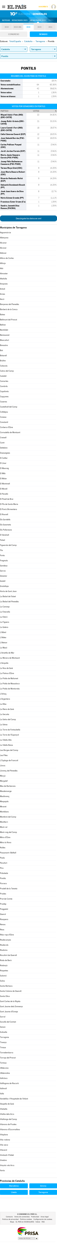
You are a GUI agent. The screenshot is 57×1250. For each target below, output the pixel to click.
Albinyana (4, 238)
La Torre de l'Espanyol (9, 735)
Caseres (3, 402)
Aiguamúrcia (5, 232)
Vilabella (3, 1109)
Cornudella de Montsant (10, 432)
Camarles (4, 381)
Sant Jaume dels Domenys (11, 1006)
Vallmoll (3, 1088)
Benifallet (4, 330)
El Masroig (4, 468)
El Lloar (3, 463)
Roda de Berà (6, 960)
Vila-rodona (5, 1140)
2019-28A (17, 27)
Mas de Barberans (8, 786)
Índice (38, 1222)
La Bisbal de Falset (8, 596)
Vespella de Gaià (7, 1104)
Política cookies (26, 1219)
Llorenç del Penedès (8, 771)
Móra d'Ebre (5, 837)
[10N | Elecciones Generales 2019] (28, 13)
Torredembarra (6, 1052)
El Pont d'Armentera (8, 509)
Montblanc (4, 812)
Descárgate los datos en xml (28, 218)
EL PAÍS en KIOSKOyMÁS (25, 1222)
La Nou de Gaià (6, 668)
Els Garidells (5, 519)
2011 (50, 27)
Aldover (3, 253)
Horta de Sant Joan (8, 591)
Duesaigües (5, 453)
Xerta (2, 1170)
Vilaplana (4, 1134)
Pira (1, 868)
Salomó (3, 976)
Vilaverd (3, 1150)
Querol (3, 914)
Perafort (3, 863)
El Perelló (4, 494)
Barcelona (14, 1186)
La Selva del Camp (8, 719)
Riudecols (4, 945)
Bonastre (4, 345)
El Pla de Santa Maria (9, 504)
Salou (2, 981)
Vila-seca (4, 1145)
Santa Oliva (5, 996)
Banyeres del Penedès (9, 304)
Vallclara (3, 1078)
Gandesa (3, 566)
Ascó (2, 299)
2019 (7, 27)
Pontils (3, 878)
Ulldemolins (5, 1073)
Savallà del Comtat (8, 1022)
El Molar (3, 478)
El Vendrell (4, 535)
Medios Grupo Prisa (28, 1238)
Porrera (3, 883)
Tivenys (3, 1042)
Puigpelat (4, 909)
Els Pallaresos (6, 530)
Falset (2, 540)
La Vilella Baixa (6, 745)
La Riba (3, 704)
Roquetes (4, 970)
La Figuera (4, 622)
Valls (2, 1093)
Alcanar (3, 243)
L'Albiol (3, 632)
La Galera (4, 627)
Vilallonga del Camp (8, 1119)
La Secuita (4, 714)
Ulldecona (4, 1068)
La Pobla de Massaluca (10, 683)
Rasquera (4, 919)
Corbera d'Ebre (6, 427)
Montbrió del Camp (8, 817)
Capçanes (4, 396)
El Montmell (5, 484)
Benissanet (4, 335)
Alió (1, 268)
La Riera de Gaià (7, 709)
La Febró (3, 617)
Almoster (4, 273)
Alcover (3, 248)
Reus (2, 929)
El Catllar (4, 458)
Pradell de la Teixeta (8, 888)
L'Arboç (3, 694)
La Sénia (3, 724)
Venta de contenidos (22, 1217)
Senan (2, 1027)
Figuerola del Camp (8, 545)
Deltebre (3, 448)
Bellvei (3, 325)
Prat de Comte (6, 899)
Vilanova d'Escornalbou (10, 1129)
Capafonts (4, 391)
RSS (43, 1222)
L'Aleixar (3, 642)
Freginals (4, 560)
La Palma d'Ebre (7, 673)
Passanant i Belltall (8, 853)
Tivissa (3, 1047)
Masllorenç (4, 796)
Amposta (4, 284)
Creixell (3, 437)
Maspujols (4, 801)
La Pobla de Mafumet (9, 678)
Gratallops (4, 586)
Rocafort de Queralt (8, 955)
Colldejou (4, 412)
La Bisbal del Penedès (9, 601)
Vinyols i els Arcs (7, 1165)
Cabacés (3, 366)
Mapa (51, 20)
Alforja (3, 263)
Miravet (3, 806)
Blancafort (4, 340)
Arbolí (2, 289)
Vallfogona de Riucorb (9, 1083)
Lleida (14, 1192)
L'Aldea (3, 637)
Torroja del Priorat (8, 1058)
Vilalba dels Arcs (7, 1114)
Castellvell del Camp (8, 407)
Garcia (3, 571)
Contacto (9, 1217)
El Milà (2, 473)
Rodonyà (3, 965)
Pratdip (3, 904)
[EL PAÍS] (17, 6)
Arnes (2, 294)
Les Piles (4, 755)
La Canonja (5, 607)
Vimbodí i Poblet (7, 1155)
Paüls (2, 858)
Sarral (2, 1017)
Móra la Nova (5, 842)
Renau (2, 924)
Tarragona (4, 1037)
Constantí (4, 422)
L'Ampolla (4, 663)
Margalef (4, 781)
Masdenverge (6, 791)
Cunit (2, 443)
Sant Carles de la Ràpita (10, 1001)
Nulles (2, 847)
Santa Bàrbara (6, 986)
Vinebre (3, 1160)
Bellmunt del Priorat (8, 320)
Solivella (3, 1032)
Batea (2, 314)
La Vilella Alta (6, 740)
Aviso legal (45, 1217)
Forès (2, 555)
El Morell (3, 489)
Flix (1, 550)
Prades (3, 894)
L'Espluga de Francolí (9, 760)
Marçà (2, 776)
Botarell (3, 355)
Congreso (13, 34)
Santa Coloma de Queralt (10, 991)
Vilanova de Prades (8, 1124)
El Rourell (4, 514)
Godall (2, 581)
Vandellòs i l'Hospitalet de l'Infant (14, 1099)
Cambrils (4, 386)
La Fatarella (5, 612)
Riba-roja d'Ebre (7, 935)
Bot (1, 350)
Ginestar (3, 576)
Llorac (2, 765)
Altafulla (3, 279)
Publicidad (35, 1217)
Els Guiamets (5, 525)
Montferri (4, 822)
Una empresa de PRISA (28, 1231)
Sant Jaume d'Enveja (9, 1011)
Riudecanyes (5, 940)
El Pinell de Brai (6, 499)
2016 (28, 27)
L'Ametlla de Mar (7, 653)
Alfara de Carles (7, 258)
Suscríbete (43, 7)
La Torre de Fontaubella (10, 730)
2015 (39, 27)
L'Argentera (5, 699)
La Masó (3, 648)
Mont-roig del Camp (8, 832)
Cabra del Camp (7, 371)
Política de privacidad (10, 1219)
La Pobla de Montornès (10, 689)
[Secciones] (3, 6)
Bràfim (3, 361)
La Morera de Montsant (10, 658)
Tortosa (3, 1063)
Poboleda (4, 873)
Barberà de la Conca (8, 309)
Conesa (3, 417)
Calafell (3, 376)
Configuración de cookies (42, 1219)
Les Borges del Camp (9, 750)
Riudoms (3, 950)
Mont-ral (3, 827)
